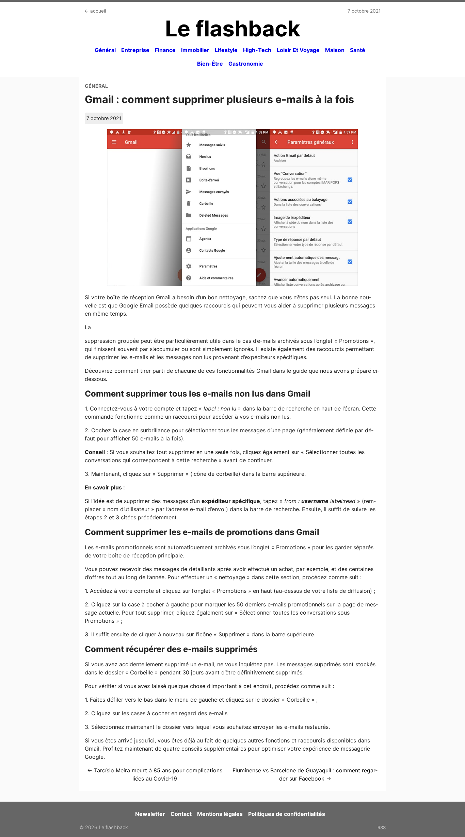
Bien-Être (210, 63)
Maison (334, 50)
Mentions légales (220, 813)
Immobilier (195, 50)
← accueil (95, 11)
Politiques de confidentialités (286, 813)
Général (105, 50)
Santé (357, 50)
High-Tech (257, 50)
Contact (181, 813)
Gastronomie (245, 63)
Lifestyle (226, 50)
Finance (165, 50)
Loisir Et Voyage (298, 50)
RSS (382, 827)
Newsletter (150, 813)
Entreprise (135, 50)
